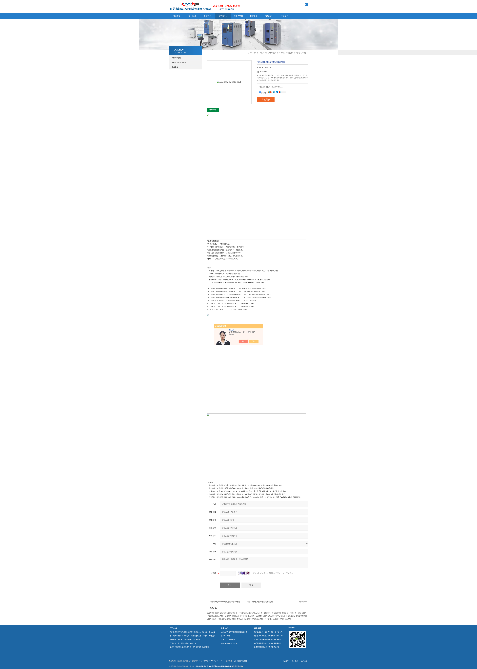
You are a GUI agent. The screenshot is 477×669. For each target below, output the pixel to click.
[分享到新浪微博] (271, 92)
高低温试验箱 (264, 53)
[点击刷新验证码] (244, 573)
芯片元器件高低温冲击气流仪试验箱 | (251, 619)
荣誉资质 (253, 16)
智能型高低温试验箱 (179, 62)
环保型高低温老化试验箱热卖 (262, 602)
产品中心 (255, 53)
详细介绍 (212, 110)
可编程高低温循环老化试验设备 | (251, 613)
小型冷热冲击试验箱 (212, 666)
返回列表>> (303, 602)
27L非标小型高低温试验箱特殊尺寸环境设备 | (281, 613)
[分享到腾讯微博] (274, 92)
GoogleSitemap (221, 661)
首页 (249, 53)
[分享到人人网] (276, 92)
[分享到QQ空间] (268, 92)
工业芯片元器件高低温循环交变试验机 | (270, 616)
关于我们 (192, 16)
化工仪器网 (237, 661)
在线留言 (269, 16)
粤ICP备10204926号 (209, 661)
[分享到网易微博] (279, 92)
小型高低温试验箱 (225, 666)
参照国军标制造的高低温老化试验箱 (227, 602)
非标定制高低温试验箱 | (228, 619)
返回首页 (286, 661)
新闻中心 (207, 16)
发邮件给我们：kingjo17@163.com (272, 87)
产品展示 (223, 16)
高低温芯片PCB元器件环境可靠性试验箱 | (240, 616)
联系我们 (284, 16)
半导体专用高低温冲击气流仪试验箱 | (279, 619)
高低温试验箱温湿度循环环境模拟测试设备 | (223, 613)
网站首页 (176, 16)
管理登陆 (244, 661)
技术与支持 (238, 16)
